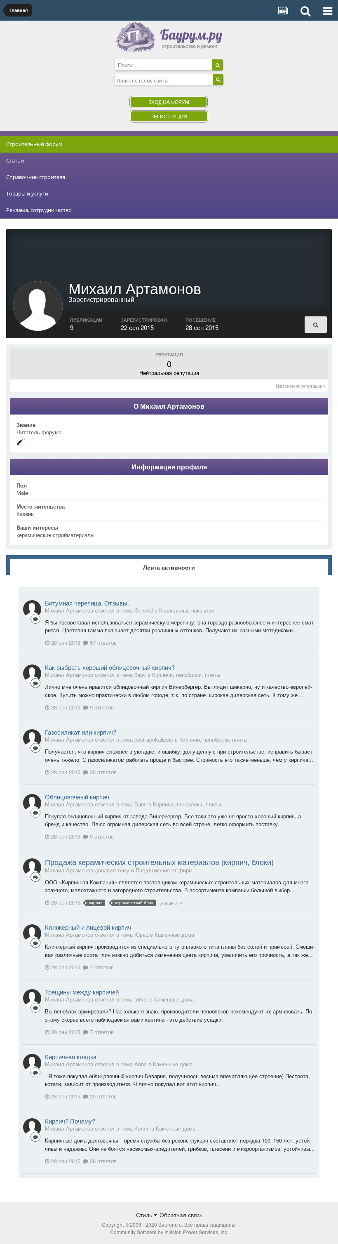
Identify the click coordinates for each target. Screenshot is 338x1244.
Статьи (15, 160)
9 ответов (101, 707)
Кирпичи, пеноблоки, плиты (186, 675)
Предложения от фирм (164, 870)
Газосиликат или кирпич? (80, 732)
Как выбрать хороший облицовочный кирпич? (110, 667)
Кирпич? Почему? (70, 1121)
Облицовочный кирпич (77, 796)
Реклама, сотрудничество (39, 210)
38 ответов (102, 1161)
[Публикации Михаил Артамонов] (316, 324)
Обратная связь (181, 1215)
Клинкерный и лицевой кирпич (88, 927)
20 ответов (102, 1096)
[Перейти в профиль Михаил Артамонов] (32, 609)
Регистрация (169, 116)
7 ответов (101, 967)
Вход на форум (168, 101)
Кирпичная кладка (70, 1056)
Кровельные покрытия (186, 610)
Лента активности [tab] (169, 567)
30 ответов (102, 772)
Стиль (145, 1215)
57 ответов (102, 642)
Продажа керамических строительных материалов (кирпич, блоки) (159, 861)
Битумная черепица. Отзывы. (87, 602)
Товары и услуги (27, 193)
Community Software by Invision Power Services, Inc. (169, 1231)
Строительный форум (34, 144)
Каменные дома (174, 934)
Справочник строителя (35, 177)
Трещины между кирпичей (82, 991)
